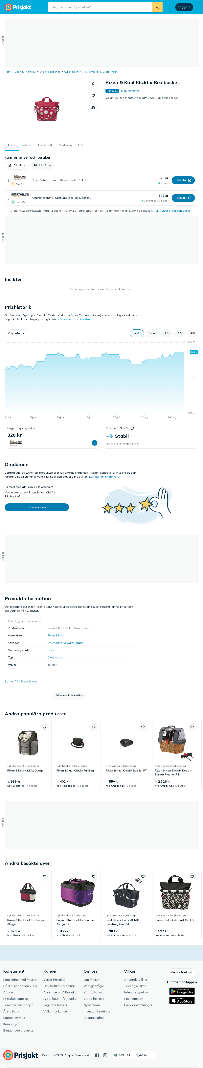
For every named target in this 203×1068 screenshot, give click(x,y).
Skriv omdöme (130, 90)
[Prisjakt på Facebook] (97, 1055)
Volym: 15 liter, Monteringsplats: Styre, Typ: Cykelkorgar (141, 98)
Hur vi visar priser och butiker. (172, 210)
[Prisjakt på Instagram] (105, 1055)
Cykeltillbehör (72, 71)
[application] (101, 380)
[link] (28, 755)
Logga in (184, 7)
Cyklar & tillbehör (50, 71)
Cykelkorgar (55, 657)
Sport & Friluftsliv (25, 71)
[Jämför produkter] (93, 107)
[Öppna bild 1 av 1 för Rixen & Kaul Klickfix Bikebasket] (47, 109)
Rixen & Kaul (56, 635)
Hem (8, 71)
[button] (93, 83)
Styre (51, 650)
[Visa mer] (8, 180)
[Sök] (157, 7)
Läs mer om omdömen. (104, 476)
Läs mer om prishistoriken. (75, 319)
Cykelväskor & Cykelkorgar (101, 71)
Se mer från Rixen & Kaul (21, 681)
